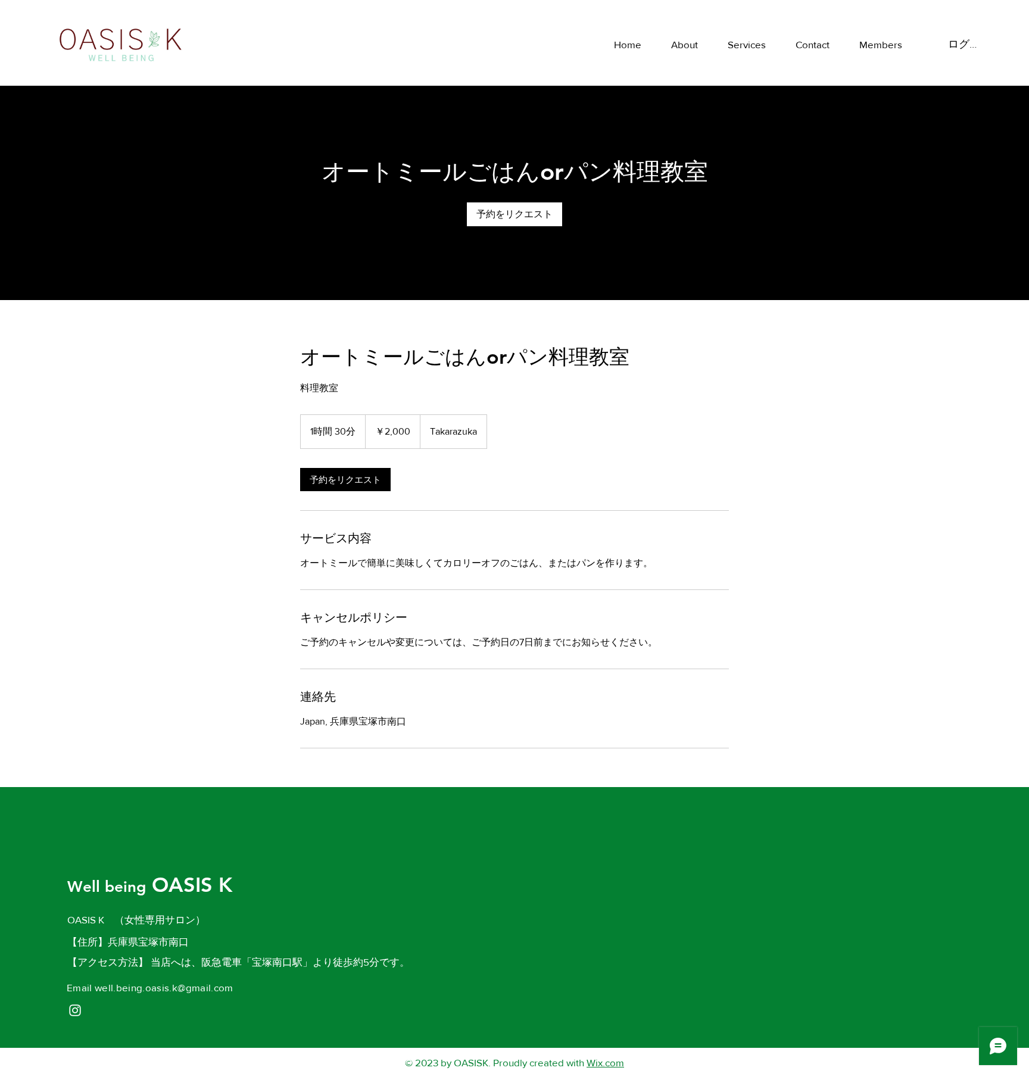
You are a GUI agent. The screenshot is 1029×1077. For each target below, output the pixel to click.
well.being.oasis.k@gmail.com (164, 987)
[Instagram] (75, 1010)
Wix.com (605, 1062)
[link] (514, 214)
